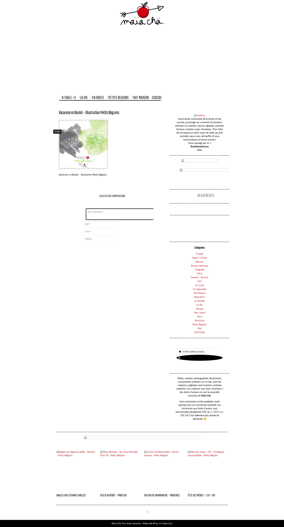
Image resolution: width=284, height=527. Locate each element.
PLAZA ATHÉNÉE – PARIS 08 (113, 495)
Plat (199, 328)
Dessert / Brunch (199, 277)
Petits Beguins (118, 97)
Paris (199, 317)
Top (275, 518)
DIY (199, 281)
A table (199, 254)
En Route (98, 97)
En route (199, 285)
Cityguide (199, 270)
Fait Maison (141, 97)
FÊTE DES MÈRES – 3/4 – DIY (201, 495)
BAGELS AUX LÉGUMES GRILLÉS (71, 495)
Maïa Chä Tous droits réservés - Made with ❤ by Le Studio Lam (142, 523)
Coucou (156, 97)
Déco (199, 273)
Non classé (199, 313)
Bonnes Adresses (199, 266)
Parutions (199, 321)
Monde (199, 309)
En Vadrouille (199, 289)
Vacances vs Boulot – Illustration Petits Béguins (89, 112)
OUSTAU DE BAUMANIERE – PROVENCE (162, 495)
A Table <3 (69, 97)
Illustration (199, 297)
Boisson (199, 262)
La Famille (199, 301)
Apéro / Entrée (199, 258)
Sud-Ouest (199, 332)
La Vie (84, 97)
